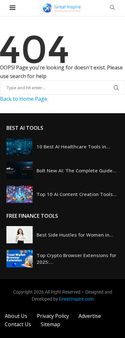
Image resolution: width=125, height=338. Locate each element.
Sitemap (50, 324)
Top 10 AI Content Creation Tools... (77, 194)
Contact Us (18, 324)
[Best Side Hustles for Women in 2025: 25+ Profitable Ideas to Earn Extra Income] (19, 235)
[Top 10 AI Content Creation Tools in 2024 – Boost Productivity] (19, 194)
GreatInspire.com (76, 299)
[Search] (112, 8)
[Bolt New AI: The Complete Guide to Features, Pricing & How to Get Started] (19, 170)
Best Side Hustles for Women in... (75, 235)
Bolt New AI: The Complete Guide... (76, 170)
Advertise (90, 315)
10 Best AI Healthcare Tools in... (73, 146)
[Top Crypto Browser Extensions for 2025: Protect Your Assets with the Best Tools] (19, 258)
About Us (16, 315)
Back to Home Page (23, 98)
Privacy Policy (53, 315)
